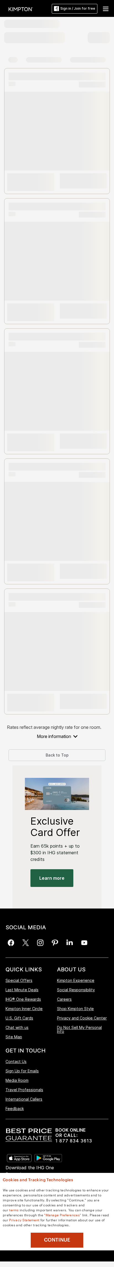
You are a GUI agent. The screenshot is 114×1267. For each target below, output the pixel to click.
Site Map (14, 1036)
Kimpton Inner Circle (24, 1008)
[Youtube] (84, 942)
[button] (105, 9)
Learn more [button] (51, 878)
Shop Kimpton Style (75, 1008)
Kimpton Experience (75, 981)
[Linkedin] (69, 942)
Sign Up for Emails (22, 1071)
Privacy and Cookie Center (82, 1018)
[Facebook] (11, 942)
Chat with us (17, 1027)
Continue (57, 1239)
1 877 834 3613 (73, 1141)
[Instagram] (40, 942)
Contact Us (16, 1062)
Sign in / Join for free (77, 8)
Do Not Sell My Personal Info (79, 1029)
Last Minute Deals (22, 989)
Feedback (15, 1108)
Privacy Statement (24, 1219)
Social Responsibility (76, 989)
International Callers (24, 1099)
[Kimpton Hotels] (21, 8)
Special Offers (19, 981)
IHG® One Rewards (23, 999)
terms (14, 1209)
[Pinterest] (55, 942)
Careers (64, 999)
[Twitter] (25, 942)
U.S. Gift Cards (19, 1018)
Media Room (17, 1080)
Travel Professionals (24, 1089)
